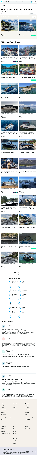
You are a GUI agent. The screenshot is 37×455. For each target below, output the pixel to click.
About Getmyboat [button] (4, 405)
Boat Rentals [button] (26, 405)
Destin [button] (14, 441)
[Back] (33, 17)
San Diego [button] (14, 431)
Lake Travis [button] (15, 433)
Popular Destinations (17, 423)
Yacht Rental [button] (26, 414)
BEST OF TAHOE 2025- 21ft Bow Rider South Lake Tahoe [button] (12, 329)
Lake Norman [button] (15, 438)
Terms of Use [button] (3, 410)
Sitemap (2, 419)
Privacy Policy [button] (18, 453)
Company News (3, 426)
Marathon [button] (14, 443)
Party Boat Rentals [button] (27, 419)
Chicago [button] (14, 436)
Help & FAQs (26, 426)
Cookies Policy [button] (3, 414)
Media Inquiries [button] (3, 409)
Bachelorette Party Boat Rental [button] (29, 417)
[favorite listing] (17, 31)
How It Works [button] (15, 405)
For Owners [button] (15, 407)
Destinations (3, 431)
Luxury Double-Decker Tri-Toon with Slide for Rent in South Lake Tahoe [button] (15, 366)
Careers (2, 407)
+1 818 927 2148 (27, 428)
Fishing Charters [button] (27, 409)
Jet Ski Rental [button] (27, 407)
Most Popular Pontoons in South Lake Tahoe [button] (10, 16)
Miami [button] (14, 426)
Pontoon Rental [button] (27, 412)
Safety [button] (14, 410)
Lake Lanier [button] (15, 428)
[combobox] (8, 2)
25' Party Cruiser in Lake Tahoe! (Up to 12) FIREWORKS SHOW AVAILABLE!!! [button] (16, 354)
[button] (10, 13)
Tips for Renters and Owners (5, 433)
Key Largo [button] (14, 440)
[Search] (31, 2)
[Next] (35, 17)
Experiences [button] (27, 403)
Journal (2, 423)
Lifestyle (2, 428)
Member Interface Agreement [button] (6, 417)
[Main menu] (35, 2)
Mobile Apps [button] (15, 409)
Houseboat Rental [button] (27, 410)
